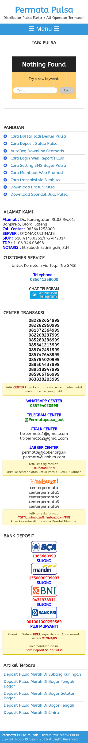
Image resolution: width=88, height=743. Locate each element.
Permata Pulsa (44, 10)
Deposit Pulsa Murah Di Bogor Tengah (39, 705)
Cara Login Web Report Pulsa (37, 158)
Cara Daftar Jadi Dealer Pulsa (38, 136)
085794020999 (44, 405)
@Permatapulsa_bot (44, 419)
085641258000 (44, 279)
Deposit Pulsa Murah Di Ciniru (31, 712)
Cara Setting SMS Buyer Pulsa (38, 165)
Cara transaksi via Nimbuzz (36, 179)
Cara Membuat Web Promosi (37, 172)
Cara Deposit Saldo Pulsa (34, 143)
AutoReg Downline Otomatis (37, 151)
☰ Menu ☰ (44, 28)
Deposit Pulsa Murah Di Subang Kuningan (42, 674)
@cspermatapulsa (44, 302)
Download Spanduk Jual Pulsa (39, 194)
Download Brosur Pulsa (33, 187)
